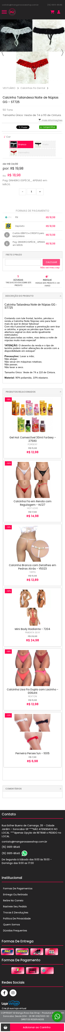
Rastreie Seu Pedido (15, 906)
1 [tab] (43, 80)
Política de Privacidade (17, 918)
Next (62, 52)
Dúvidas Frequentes (15, 930)
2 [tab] (47, 80)
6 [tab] (60, 80)
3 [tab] (50, 80)
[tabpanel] (32, 51)
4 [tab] (53, 80)
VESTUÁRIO (9, 88)
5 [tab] (57, 80)
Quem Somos (11, 924)
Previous (2, 52)
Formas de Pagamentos (17, 888)
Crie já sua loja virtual (14, 1008)
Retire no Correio (13, 900)
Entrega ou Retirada (15, 894)
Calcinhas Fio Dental (32, 88)
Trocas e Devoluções (15, 912)
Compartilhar (49, 127)
